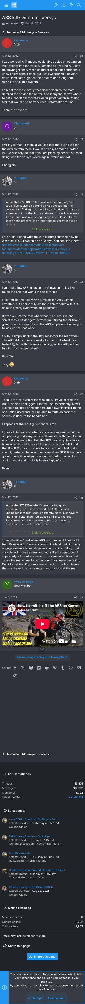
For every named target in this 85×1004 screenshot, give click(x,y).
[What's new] (71, 5)
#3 (81, 194)
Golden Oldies (18, 826)
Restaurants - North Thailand (27, 860)
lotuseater (12, 23)
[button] (6, 5)
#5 (81, 394)
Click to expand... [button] (43, 229)
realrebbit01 (75, 797)
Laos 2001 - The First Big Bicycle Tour (33, 819)
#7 (81, 597)
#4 (81, 282)
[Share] (76, 56)
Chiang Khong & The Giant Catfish (31, 887)
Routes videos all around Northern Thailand (37, 870)
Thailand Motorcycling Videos (28, 877)
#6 (81, 497)
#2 (81, 139)
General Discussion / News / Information (35, 843)
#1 (81, 56)
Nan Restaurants (20, 853)
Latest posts (16, 810)
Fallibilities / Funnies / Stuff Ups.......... (34, 836)
